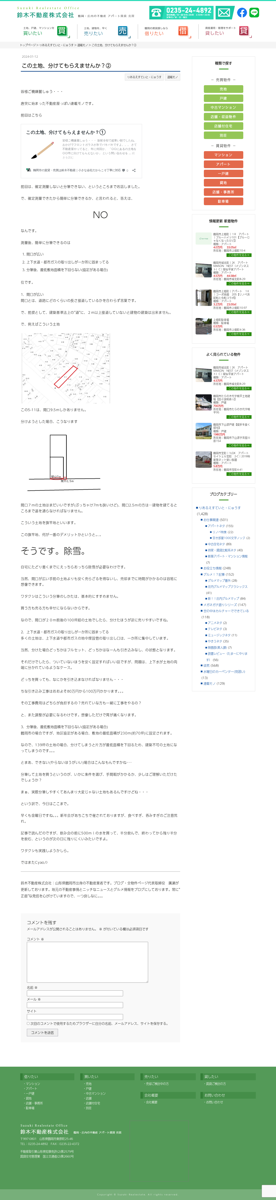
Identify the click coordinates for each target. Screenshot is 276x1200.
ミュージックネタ (219, 635)
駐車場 (223, 201)
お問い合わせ (214, 1102)
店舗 (89, 1098)
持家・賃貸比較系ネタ (222, 550)
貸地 (223, 182)
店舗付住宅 (223, 125)
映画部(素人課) (217, 647)
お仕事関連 (211, 519)
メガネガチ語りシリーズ (220, 604)
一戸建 (223, 173)
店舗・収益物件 (223, 116)
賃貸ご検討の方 (216, 1083)
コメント (35, 939)
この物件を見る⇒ (239, 255)
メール (34, 999)
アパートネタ (216, 526)
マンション (223, 154)
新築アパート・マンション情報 (228, 556)
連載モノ (172, 77)
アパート (223, 164)
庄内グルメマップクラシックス (228, 586)
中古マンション (223, 107)
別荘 (223, 135)
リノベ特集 (220, 532)
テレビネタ (215, 629)
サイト (32, 1011)
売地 (223, 88)
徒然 (206, 665)
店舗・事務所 (223, 191)
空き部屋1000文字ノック (229, 538)
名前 (32, 987)
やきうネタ (215, 641)
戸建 (223, 98)
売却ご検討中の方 (157, 1083)
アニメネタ (215, 623)
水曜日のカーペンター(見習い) (224, 671)
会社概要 (151, 1102)
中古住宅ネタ (216, 544)
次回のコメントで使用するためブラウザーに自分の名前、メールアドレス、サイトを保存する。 (100, 1023)
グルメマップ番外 (219, 580)
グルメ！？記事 (214, 574)
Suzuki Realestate (131, 1194)
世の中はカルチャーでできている (226, 610)
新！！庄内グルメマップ (223, 598)
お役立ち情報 (212, 568)
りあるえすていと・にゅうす (144, 77)
